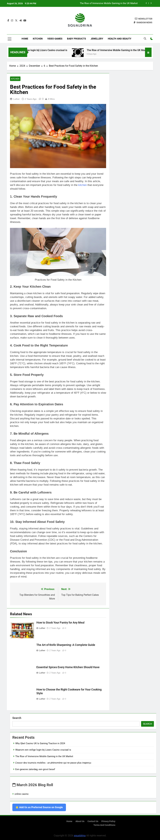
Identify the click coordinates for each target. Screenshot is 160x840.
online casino (22, 794)
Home (25, 38)
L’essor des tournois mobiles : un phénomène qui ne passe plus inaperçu (53, 762)
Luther (16, 99)
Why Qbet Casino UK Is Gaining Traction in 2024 (40, 743)
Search (16, 718)
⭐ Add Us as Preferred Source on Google (39, 807)
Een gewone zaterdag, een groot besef (35, 769)
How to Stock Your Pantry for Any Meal (60, 622)
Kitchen (38, 38)
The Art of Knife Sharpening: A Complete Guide (65, 644)
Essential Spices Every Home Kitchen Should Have (68, 667)
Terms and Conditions (104, 825)
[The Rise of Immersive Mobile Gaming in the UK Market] (64, 54)
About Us (79, 821)
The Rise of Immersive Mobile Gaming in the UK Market (109, 3)
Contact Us (93, 821)
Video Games (54, 38)
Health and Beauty (119, 38)
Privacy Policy (108, 821)
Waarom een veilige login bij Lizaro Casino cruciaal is (43, 749)
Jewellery (97, 38)
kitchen (82, 185)
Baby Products (76, 38)
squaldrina (80, 835)
